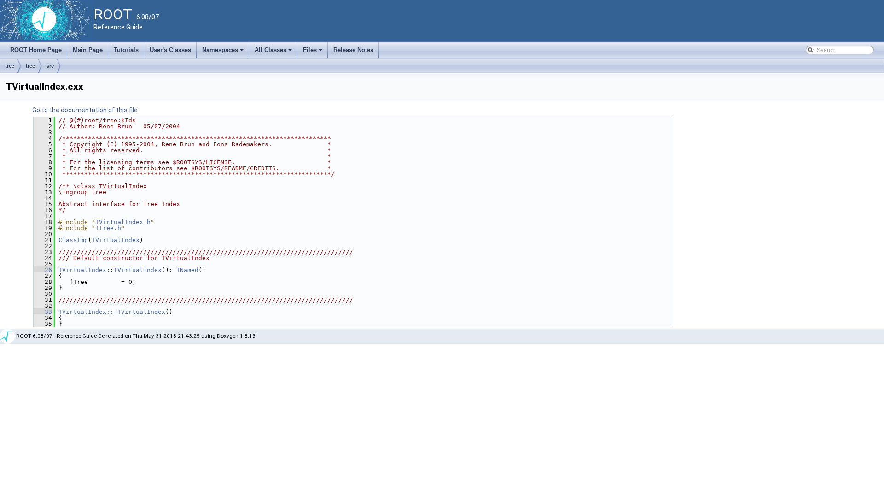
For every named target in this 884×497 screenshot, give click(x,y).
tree (9, 66)
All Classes (274, 52)
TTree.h (108, 228)
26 (43, 269)
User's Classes (170, 49)
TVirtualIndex (116, 240)
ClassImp (73, 240)
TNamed (187, 269)
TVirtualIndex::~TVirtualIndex (111, 311)
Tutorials (126, 49)
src (50, 66)
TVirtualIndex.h (123, 222)
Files (313, 52)
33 (43, 311)
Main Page (88, 49)
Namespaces (223, 52)
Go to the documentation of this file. (85, 110)
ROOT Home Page (36, 49)
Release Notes (353, 49)
